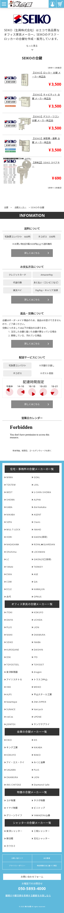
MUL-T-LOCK (13, 529)
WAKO (37, 754)
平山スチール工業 (43, 694)
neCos (9, 716)
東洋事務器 (12, 672)
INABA (37, 642)
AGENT (37, 514)
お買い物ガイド (17, 858)
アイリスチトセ (14, 679)
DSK (8, 657)
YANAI (9, 566)
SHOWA (10, 499)
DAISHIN (38, 649)
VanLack (38, 709)
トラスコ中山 (40, 679)
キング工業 (12, 747)
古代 (8, 596)
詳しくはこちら (32, 252)
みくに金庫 (39, 762)
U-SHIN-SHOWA (42, 492)
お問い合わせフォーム (32, 876)
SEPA (9, 522)
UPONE (38, 716)
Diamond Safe (41, 784)
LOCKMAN (39, 551)
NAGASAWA (12, 544)
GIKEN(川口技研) (42, 559)
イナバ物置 (12, 807)
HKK (8, 686)
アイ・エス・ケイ (15, 762)
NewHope (11, 701)
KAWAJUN (39, 589)
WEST (9, 492)
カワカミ (10, 845)
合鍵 (6, 207)
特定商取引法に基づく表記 (47, 866)
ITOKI (9, 612)
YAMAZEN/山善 (42, 815)
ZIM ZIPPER (40, 701)
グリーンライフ (14, 815)
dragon (38, 672)
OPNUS (38, 596)
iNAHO (37, 529)
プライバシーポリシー (17, 866)
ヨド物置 (10, 800)
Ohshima (11, 551)
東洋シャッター (14, 831)
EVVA (9, 574)
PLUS (9, 627)
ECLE (9, 589)
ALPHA (37, 499)
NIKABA (10, 514)
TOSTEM (11, 484)
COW (9, 581)
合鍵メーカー (20, 207)
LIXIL (36, 484)
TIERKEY (38, 566)
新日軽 (9, 838)
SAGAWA (11, 769)
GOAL (37, 477)
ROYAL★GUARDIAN (44, 544)
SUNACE (11, 709)
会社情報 (46, 858)
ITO (36, 657)
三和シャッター (42, 831)
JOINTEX (10, 724)
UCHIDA (38, 619)
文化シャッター (42, 838)
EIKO (9, 739)
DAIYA (9, 619)
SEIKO (9, 642)
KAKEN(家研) (40, 536)
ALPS (9, 694)
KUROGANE (12, 649)
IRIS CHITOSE (13, 784)
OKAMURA (39, 634)
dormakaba (40, 507)
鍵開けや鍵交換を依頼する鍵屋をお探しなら (28, 895)
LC (7, 559)
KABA (9, 507)
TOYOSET (39, 664)
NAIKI (9, 634)
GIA (36, 581)
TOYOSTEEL (12, 664)
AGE (36, 574)
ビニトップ (39, 807)
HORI (9, 536)
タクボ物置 (39, 800)
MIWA (9, 477)
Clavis (37, 522)
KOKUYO (38, 612)
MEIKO (37, 686)
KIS (35, 739)
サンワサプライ (42, 724)
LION (36, 627)
